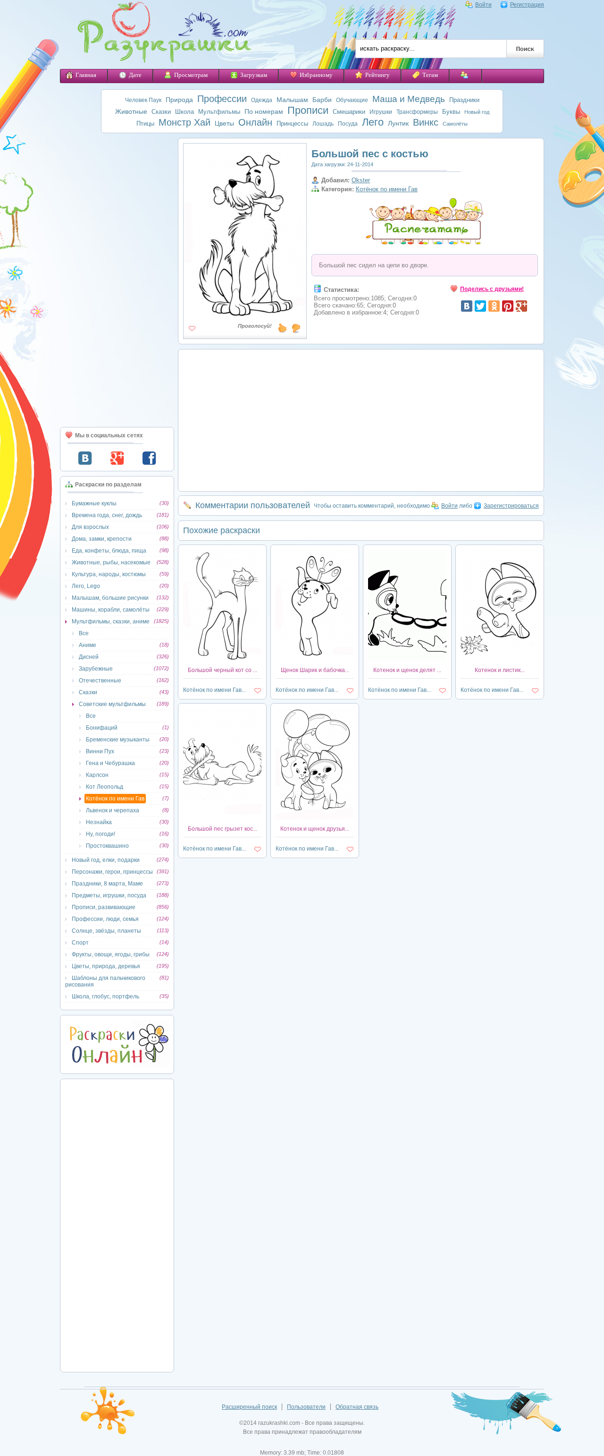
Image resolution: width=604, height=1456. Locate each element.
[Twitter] (480, 306)
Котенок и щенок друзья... (314, 829)
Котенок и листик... (500, 670)
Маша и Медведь (408, 99)
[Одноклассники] (494, 306)
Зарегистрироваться (511, 505)
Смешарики (349, 111)
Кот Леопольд (104, 786)
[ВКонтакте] (466, 306)
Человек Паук (143, 100)
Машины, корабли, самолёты (111, 609)
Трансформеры (417, 112)
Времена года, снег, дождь (107, 515)
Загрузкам (253, 74)
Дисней (89, 657)
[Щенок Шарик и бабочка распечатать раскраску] (315, 659)
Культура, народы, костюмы (109, 574)
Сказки (161, 111)
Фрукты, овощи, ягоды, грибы (111, 954)
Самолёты (455, 124)
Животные (131, 111)
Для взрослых (90, 527)
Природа (179, 99)
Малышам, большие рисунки (110, 598)
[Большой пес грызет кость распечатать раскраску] (222, 817)
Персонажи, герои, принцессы (112, 871)
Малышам (292, 99)
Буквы (451, 111)
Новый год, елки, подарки (106, 860)
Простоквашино (107, 846)
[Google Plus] (521, 306)
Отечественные (100, 680)
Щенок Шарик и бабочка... (315, 670)
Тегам (430, 74)
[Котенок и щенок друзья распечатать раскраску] (315, 817)
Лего (373, 122)
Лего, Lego (86, 586)
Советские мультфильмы (112, 704)
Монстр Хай (184, 122)
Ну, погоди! (100, 834)
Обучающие (352, 100)
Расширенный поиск (249, 1407)
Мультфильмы (219, 111)
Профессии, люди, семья (105, 919)
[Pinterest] (507, 306)
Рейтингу (377, 74)
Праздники (464, 99)
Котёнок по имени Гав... (214, 690)
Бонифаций (101, 727)
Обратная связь (357, 1407)
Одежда (261, 100)
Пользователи (306, 1407)
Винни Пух (100, 751)
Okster (361, 180)
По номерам (263, 111)
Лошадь (323, 123)
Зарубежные (96, 668)
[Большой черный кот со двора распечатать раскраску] (222, 659)
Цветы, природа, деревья (106, 966)
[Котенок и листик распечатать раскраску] (500, 659)
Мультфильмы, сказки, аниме (111, 621)
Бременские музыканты (118, 739)
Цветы (224, 123)
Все (84, 633)
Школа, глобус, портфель (105, 996)
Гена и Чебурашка (110, 763)
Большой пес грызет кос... (222, 829)
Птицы (145, 123)
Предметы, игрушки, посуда (109, 895)
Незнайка (99, 822)
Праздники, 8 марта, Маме (107, 883)
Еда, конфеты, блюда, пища (109, 550)
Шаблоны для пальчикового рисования (105, 981)
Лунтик (398, 123)
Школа (184, 111)
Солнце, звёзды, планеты (106, 931)
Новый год (476, 112)
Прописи (307, 110)
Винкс (425, 122)
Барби (322, 99)
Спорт (80, 942)
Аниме (87, 645)
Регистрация (527, 4)
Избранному (316, 74)
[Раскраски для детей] (157, 34)
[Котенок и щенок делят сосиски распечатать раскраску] (407, 659)
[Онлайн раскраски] (117, 1065)
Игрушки (380, 112)
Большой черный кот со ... (222, 670)
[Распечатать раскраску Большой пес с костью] (245, 313)
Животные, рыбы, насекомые (111, 562)
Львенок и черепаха (112, 810)
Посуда (348, 123)
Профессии (222, 99)
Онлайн (255, 122)
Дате (135, 74)
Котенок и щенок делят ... (407, 670)
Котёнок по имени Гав (115, 798)
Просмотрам (191, 74)
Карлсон (97, 775)
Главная (86, 74)
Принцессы (292, 123)
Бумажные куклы (94, 503)
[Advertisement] (117, 280)
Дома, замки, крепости (102, 539)
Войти (483, 4)
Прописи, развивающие (103, 907)
